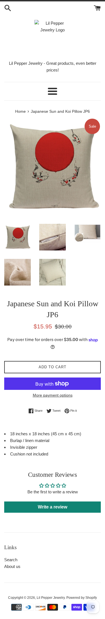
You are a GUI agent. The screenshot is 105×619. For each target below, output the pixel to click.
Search (10, 559)
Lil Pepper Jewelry (51, 598)
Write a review (52, 507)
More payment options (53, 395)
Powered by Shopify (81, 598)
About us (12, 566)
